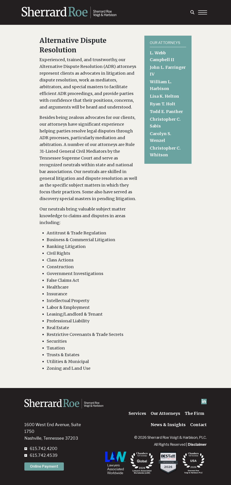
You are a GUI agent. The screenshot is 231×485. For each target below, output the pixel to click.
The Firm (194, 413)
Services (137, 413)
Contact (198, 424)
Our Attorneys (165, 413)
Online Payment (44, 466)
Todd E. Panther (166, 111)
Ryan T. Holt (162, 103)
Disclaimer (197, 444)
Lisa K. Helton (164, 96)
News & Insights (168, 424)
